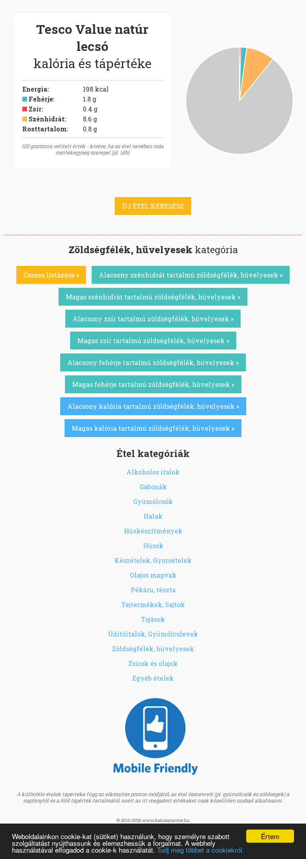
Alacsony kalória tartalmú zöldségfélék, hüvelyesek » (153, 406)
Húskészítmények (153, 531)
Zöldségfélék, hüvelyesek (153, 648)
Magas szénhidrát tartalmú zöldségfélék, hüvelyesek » (153, 297)
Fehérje (41, 99)
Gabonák (153, 486)
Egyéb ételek (153, 678)
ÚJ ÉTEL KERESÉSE (153, 206)
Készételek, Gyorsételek (153, 560)
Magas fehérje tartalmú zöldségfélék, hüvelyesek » (153, 384)
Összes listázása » (51, 275)
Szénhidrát (47, 119)
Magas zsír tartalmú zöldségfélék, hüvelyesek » (153, 340)
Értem (270, 836)
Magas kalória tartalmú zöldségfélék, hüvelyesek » (153, 428)
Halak (153, 516)
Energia (34, 89)
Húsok (153, 545)
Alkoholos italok (153, 472)
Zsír (35, 109)
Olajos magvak (153, 575)
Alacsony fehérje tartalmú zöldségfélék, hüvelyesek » (153, 362)
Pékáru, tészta (153, 590)
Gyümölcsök (153, 501)
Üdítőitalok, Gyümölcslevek (153, 634)
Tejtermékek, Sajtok (153, 604)
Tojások (153, 619)
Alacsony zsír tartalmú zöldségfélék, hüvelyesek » (153, 318)
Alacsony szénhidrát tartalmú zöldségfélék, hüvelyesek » (190, 275)
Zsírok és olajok (153, 663)
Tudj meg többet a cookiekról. (200, 850)
